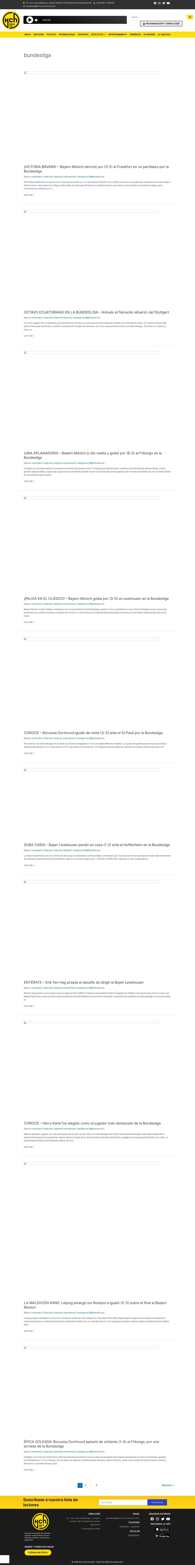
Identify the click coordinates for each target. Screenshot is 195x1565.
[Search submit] (190, 17)
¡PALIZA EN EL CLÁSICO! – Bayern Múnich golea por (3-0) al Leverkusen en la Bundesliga (96, 598)
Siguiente (168, 1485)
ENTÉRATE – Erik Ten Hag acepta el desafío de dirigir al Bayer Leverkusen (84, 982)
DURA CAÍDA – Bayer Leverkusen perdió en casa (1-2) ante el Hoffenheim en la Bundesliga (97, 845)
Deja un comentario (33, 176)
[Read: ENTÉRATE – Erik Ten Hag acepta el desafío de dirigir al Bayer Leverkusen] (92, 928)
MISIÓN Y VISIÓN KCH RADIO (39, 1546)
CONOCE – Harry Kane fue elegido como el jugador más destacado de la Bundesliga (92, 1123)
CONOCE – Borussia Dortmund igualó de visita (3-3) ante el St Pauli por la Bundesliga (93, 733)
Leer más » (29, 194)
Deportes (48, 176)
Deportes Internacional (64, 176)
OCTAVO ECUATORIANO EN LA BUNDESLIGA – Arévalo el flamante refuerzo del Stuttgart (96, 312)
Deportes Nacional (62, 317)
